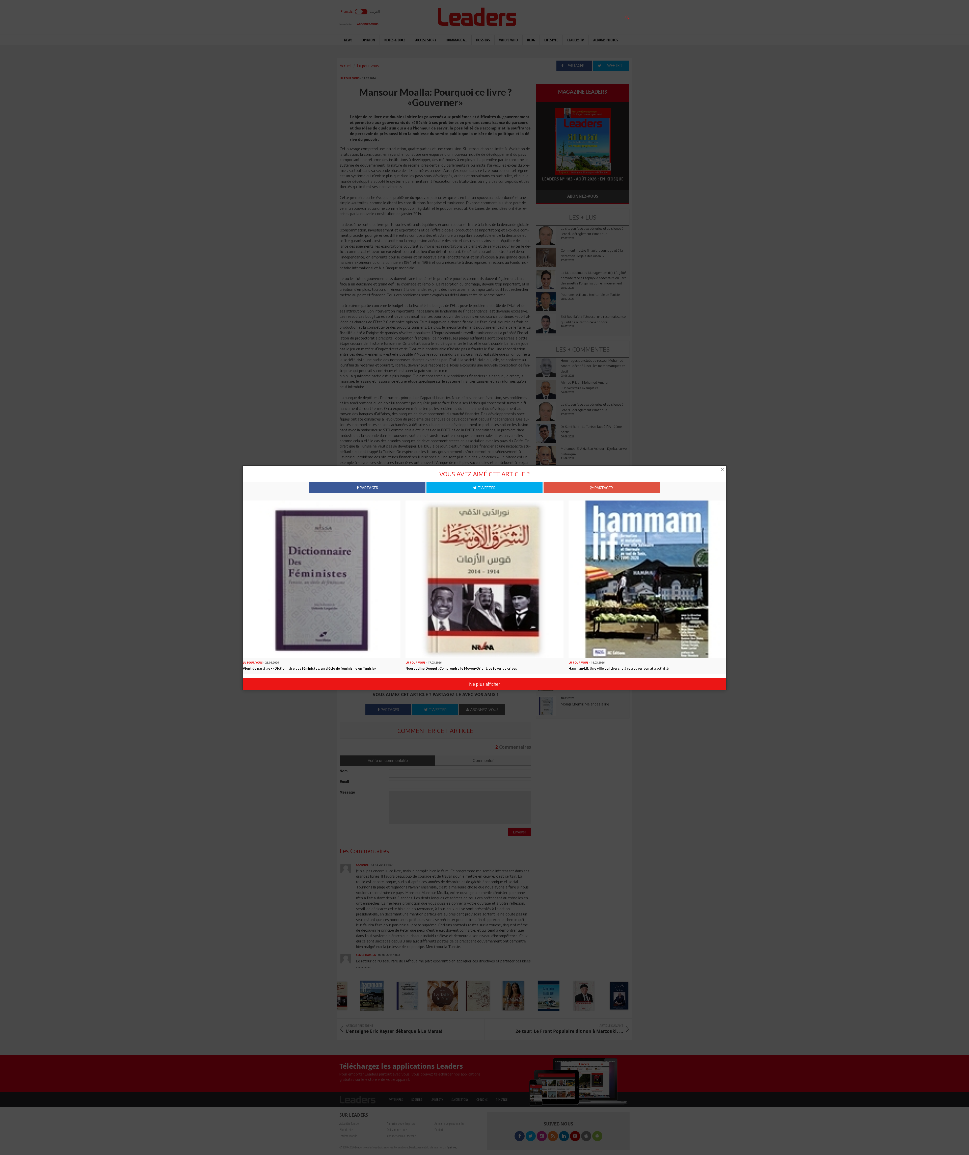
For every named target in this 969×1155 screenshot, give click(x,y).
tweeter (486, 487)
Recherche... (548, 16)
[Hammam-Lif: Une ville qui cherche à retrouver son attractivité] (647, 579)
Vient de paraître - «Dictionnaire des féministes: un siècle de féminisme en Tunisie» (309, 668)
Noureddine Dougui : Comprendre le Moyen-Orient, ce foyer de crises (461, 668)
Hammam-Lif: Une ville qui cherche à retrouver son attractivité (619, 668)
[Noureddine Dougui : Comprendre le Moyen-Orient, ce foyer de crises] (484, 579)
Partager (368, 487)
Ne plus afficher (484, 684)
